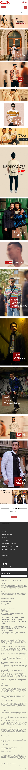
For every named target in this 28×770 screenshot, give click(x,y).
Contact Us (12, 598)
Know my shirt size (7, 700)
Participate (4, 558)
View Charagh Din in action (9, 543)
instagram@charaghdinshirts (11, 613)
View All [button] (14, 517)
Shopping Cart (5, 529)
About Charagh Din (7, 534)
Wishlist (4, 531)
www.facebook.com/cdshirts (6, 614)
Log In (3, 7)
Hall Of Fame (5, 540)
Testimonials (5, 537)
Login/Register (5, 523)
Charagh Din (5, 604)
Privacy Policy (5, 555)
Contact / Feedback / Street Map (10, 546)
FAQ (3, 552)
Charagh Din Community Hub (9, 561)
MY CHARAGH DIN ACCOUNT (8, 549)
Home (3, 526)
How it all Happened (7, 630)
